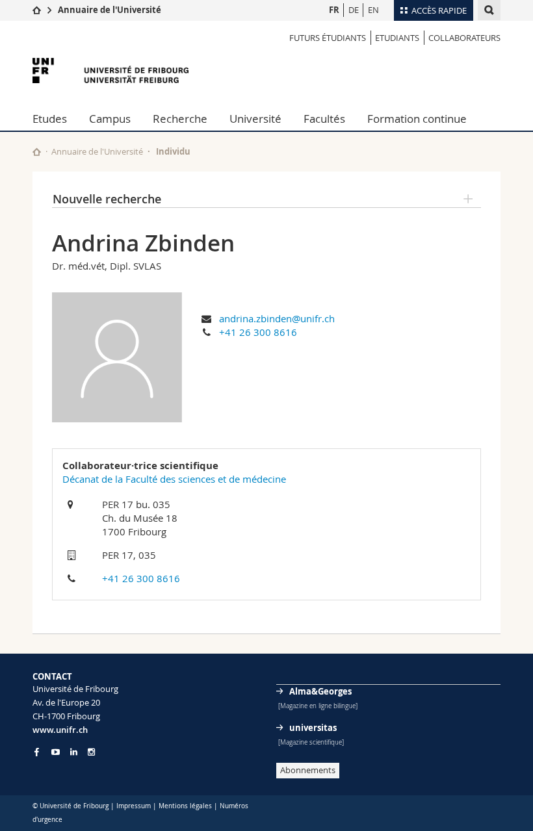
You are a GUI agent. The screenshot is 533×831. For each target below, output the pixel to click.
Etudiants (397, 38)
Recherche (180, 118)
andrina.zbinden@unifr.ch (277, 318)
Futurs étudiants (327, 38)
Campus (110, 118)
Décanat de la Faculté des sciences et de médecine (174, 478)
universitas (313, 728)
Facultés (324, 118)
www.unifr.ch (60, 729)
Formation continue (417, 118)
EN (373, 10)
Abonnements (307, 770)
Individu (173, 151)
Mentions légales (185, 806)
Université (255, 118)
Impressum (133, 806)
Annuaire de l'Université (109, 10)
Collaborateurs (464, 38)
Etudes (49, 118)
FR (334, 10)
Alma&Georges (320, 691)
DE (353, 10)
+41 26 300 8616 (258, 332)
